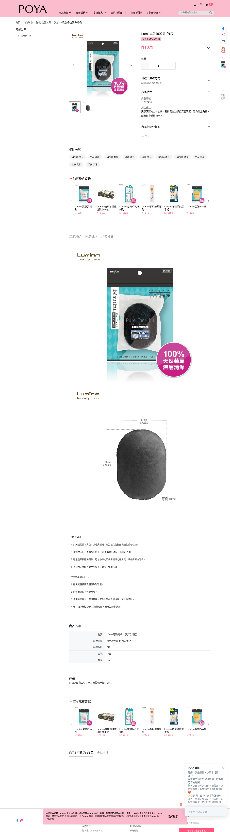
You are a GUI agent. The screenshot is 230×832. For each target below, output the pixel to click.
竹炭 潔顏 (95, 157)
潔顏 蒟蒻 (130, 157)
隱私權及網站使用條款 (92, 830)
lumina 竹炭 (77, 157)
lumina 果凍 (182, 157)
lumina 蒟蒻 (164, 157)
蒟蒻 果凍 (92, 164)
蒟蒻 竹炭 (146, 157)
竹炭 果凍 (200, 157)
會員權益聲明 (136, 826)
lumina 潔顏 (112, 157)
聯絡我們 (134, 830)
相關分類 (75, 149)
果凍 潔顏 (76, 164)
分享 (147, 136)
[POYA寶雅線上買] (34, 8)
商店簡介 (86, 826)
